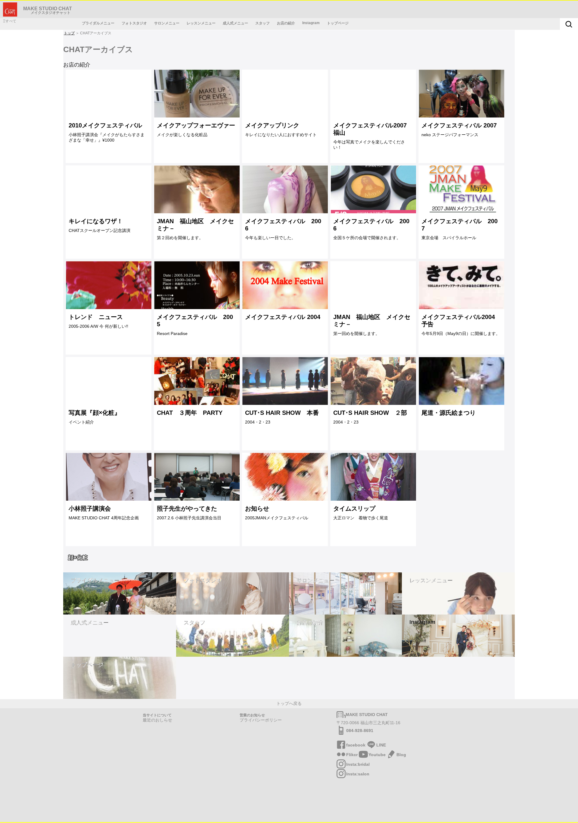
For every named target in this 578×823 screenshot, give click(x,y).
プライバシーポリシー (261, 720)
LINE (381, 745)
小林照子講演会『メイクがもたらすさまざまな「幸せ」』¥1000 (106, 132)
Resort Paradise (195, 325)
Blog (401, 754)
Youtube (377, 754)
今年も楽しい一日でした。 (283, 229)
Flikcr (352, 754)
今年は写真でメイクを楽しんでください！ (370, 136)
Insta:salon (357, 773)
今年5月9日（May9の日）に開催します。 (460, 325)
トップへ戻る (289, 703)
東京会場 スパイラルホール (459, 229)
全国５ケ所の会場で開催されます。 (371, 229)
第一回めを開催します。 (371, 325)
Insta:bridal (358, 764)
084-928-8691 (359, 730)
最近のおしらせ (157, 720)
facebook (355, 745)
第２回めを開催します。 (195, 229)
